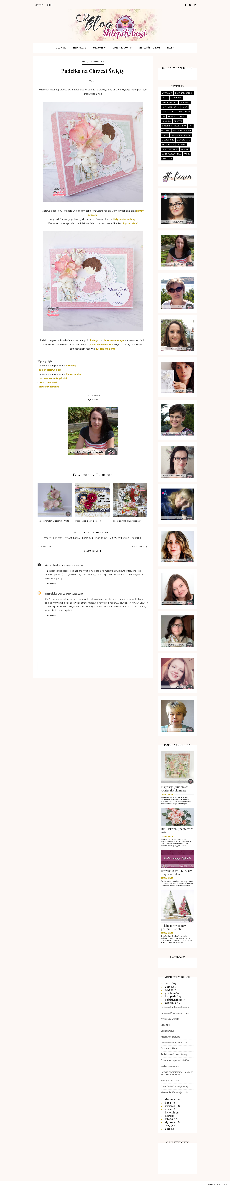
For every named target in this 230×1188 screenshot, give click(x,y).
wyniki (165, 112)
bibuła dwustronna (49, 386)
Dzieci (183, 116)
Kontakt (38, 5)
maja (168, 1109)
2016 (168, 1128)
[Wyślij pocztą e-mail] (75, 532)
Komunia (166, 121)
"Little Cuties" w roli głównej (174, 1086)
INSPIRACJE (79, 47)
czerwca (170, 1106)
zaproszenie (183, 140)
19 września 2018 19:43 (72, 565)
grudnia (170, 993)
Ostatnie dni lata (169, 1048)
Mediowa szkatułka (170, 1037)
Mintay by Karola (119, 538)
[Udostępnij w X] (84, 532)
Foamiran (87, 538)
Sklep (170, 47)
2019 (168, 986)
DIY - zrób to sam (149, 47)
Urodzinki (165, 1025)
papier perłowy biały (50, 369)
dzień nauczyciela (171, 154)
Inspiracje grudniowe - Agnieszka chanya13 (175, 789)
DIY (163, 116)
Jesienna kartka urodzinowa (175, 1007)
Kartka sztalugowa (181, 135)
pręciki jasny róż (48, 382)
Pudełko (136, 538)
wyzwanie (167, 93)
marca (169, 1115)
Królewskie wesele (170, 1019)
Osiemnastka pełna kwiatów (175, 1060)
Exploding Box (169, 102)
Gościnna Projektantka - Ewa (175, 1013)
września (170, 1002)
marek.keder (53, 593)
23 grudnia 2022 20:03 (73, 594)
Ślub (185, 107)
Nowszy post (47, 547)
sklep (50, 5)
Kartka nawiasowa (170, 1066)
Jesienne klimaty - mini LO (174, 1042)
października (173, 999)
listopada (171, 996)
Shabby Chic (168, 140)
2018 (168, 990)
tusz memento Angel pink (53, 378)
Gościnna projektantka (174, 126)
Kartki (165, 98)
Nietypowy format (182, 130)
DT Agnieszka (72, 538)
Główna (61, 47)
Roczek (184, 149)
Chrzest (58, 538)
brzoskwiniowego (114, 340)
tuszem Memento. (106, 348)
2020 (168, 983)
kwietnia (170, 1112)
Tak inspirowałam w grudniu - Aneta (174, 928)
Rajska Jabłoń (130, 223)
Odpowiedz (50, 583)
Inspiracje (101, 538)
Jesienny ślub (167, 1031)
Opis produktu (122, 47)
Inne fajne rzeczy (181, 112)
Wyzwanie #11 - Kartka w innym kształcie (176, 873)
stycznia (170, 1122)
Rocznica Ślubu (170, 149)
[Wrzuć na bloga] (79, 532)
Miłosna (181, 144)
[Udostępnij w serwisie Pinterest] (93, 532)
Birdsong (71, 365)
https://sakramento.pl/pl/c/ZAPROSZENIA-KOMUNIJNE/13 (118, 603)
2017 (168, 1125)
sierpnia (170, 1099)
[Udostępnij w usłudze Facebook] (89, 532)
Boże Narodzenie (183, 93)
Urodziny (184, 102)
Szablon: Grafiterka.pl (218, 1184)
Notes (165, 135)
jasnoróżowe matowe (101, 344)
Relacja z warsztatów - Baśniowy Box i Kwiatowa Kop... (177, 1073)
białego (94, 340)
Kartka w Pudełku (170, 107)
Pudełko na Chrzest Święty (174, 1054)
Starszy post (138, 547)
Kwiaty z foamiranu (170, 1080)
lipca (168, 1102)
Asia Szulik (53, 565)
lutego (169, 1118)
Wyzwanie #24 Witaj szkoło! (174, 1092)
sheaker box (168, 144)
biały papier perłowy (124, 219)
